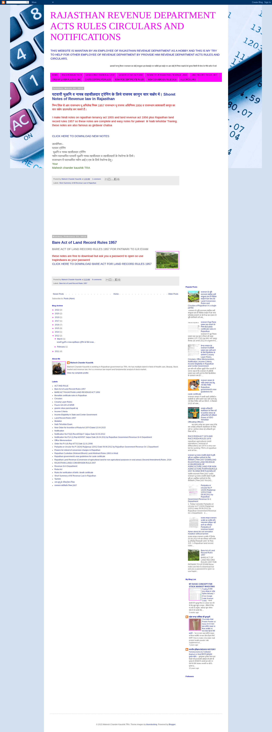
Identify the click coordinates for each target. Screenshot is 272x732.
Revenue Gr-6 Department (65, 466)
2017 (57, 321)
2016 (57, 325)
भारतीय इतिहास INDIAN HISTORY (202, 649)
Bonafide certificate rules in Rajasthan (70, 395)
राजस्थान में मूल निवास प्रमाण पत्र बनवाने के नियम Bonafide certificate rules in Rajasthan (208, 326)
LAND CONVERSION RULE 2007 (100, 75)
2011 (57, 351)
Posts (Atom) (69, 298)
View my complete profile (77, 373)
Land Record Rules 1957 (65, 418)
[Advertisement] (115, 212)
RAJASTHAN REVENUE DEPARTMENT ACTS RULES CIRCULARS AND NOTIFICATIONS (132, 26)
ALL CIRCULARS (188, 79)
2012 (57, 336)
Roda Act (58, 469)
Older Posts (173, 294)
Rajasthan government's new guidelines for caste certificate (79, 456)
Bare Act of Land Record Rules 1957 (84, 242)
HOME (55, 75)
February (61, 347)
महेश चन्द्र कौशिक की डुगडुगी (199, 617)
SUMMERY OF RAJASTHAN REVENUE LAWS (167, 75)
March (60, 339)
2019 (57, 317)
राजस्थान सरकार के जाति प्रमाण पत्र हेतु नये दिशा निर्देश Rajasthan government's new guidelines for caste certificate (202, 387)
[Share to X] (112, 179)
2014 (57, 332)
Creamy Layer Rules (63, 402)
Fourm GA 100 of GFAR (64, 405)
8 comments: (97, 279)
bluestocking (151, 724)
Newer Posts (58, 294)
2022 (57, 310)
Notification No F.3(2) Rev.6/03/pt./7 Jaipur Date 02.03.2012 (79, 434)
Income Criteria (61, 411)
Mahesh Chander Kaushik (81, 363)
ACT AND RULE (61, 386)
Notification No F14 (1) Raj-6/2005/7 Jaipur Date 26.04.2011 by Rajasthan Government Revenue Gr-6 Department (103, 437)
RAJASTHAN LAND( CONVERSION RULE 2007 (75, 463)
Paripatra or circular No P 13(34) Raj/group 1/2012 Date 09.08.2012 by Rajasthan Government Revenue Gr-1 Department (106, 447)
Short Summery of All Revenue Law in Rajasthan (77, 183)
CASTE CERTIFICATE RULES (98, 79)
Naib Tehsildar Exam (63, 424)
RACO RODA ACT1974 (72, 75)
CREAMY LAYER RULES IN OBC (66, 79)
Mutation (58, 421)
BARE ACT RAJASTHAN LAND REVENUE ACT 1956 (77, 392)
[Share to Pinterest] (118, 179)
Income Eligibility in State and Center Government (75, 415)
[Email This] (106, 179)
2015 (57, 328)
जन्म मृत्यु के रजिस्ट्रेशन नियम (64, 482)
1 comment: (97, 179)
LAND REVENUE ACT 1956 (131, 75)
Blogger (172, 724)
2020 (57, 313)
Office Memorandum (63, 440)
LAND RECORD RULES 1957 (204, 75)
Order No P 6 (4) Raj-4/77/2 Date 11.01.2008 (73, 444)
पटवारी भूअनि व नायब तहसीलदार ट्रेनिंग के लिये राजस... (76, 342)
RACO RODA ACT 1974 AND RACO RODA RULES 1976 (200, 437)
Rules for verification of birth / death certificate (73, 472)
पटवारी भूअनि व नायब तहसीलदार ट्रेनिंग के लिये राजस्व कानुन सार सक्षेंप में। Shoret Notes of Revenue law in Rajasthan (113, 96)
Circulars (58, 399)
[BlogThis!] (109, 179)
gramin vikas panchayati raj (66, 408)
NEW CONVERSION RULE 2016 (162, 79)
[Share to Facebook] (115, 179)
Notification (59, 431)
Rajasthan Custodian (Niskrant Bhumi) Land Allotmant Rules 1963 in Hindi (86, 453)
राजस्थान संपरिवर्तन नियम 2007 (65, 485)
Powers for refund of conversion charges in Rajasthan (77, 450)
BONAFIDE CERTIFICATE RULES (129, 79)
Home (116, 294)
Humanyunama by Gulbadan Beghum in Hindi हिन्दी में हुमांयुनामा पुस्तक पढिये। (200, 654)
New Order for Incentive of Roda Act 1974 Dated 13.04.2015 (80, 428)
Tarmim (57, 479)
